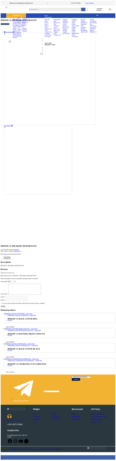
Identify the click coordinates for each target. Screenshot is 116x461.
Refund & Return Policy (99, 417)
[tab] (59, 257)
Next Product (7, 125)
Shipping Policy (96, 419)
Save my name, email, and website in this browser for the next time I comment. (24, 303)
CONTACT (47, 50)
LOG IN (10, 320)
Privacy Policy (95, 422)
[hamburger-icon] (97, 15)
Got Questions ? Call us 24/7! (15, 420)
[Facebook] (10, 441)
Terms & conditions (97, 414)
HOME (46, 15)
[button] (9, 327)
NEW (46, 47)
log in (5, 254)
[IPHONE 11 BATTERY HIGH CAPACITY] (50, 124)
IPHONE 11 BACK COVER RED (22, 319)
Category (36, 417)
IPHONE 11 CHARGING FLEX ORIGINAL (27, 364)
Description (7, 257)
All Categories (16, 15)
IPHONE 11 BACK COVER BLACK (24, 349)
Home (35, 414)
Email (3, 300)
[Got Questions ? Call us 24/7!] (9, 416)
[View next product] (12, 125)
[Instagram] (15, 441)
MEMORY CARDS (50, 44)
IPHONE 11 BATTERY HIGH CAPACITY (26, 334)
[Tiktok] (26, 441)
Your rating (4, 281)
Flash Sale (55, 416)
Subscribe (76, 379)
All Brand (55, 419)
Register (92, 3)
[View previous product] (4, 32)
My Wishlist (76, 419)
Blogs (54, 413)
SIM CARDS (48, 43)
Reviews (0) (7, 258)
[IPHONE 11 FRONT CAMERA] (38, 194)
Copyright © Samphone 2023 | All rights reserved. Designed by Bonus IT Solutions (35, 449)
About (35, 422)
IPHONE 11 (17, 251)
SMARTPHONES (48, 39)
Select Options (5, 24)
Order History (76, 417)
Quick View (29, 313)
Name (3, 297)
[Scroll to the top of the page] (1, 453)
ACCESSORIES (48, 17)
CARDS (46, 40)
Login (87, 3)
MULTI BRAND (48, 49)
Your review (4, 294)
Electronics (37, 419)
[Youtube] (21, 441)
